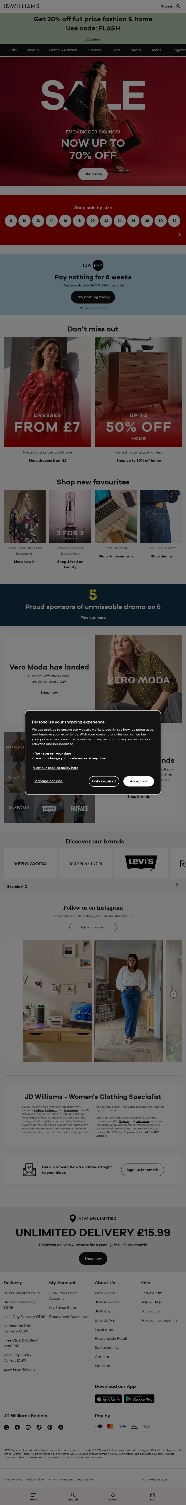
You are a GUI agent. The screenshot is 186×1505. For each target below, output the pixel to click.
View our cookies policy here (55, 768)
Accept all (138, 781)
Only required (104, 781)
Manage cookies (48, 781)
